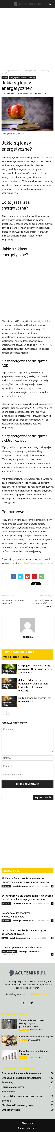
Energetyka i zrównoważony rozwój (22, 77)
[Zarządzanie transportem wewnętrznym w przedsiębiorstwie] (9, 1024)
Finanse (23, 1040)
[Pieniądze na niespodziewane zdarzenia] (9, 1055)
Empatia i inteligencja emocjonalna (21, 1078)
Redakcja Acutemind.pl (23, 886)
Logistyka (24, 1030)
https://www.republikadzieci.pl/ (38, 563)
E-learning (7, 1082)
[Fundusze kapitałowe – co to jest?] (9, 1040)
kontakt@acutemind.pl (39, 994)
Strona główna (8, 70)
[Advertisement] (27, 38)
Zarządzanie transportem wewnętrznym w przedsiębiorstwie (32, 1023)
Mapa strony (27, 1123)
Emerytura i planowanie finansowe (21, 1073)
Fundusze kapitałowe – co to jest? (36, 1036)
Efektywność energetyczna (17, 1105)
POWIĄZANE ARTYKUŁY (18, 652)
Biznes (4, 77)
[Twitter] (32, 1003)
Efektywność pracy (9, 952)
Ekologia (6, 1100)
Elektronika (8, 1091)
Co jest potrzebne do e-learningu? (14, 602)
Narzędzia (6, 886)
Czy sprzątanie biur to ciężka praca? (23, 947)
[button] (50, 4)
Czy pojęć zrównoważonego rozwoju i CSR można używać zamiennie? (35, 669)
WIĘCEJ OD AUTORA (16, 657)
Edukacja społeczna (13, 1087)
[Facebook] (23, 1003)
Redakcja (11, 93)
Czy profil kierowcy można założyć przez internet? (42, 603)
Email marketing (11, 1109)
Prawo (4, 938)
